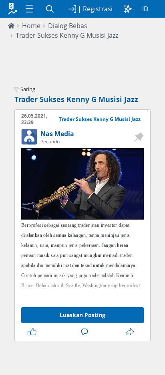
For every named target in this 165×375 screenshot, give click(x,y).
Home (31, 25)
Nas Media (57, 133)
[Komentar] (86, 332)
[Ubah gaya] (128, 9)
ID (145, 8)
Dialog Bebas (67, 25)
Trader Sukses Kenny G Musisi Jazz (67, 35)
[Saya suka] (34, 332)
